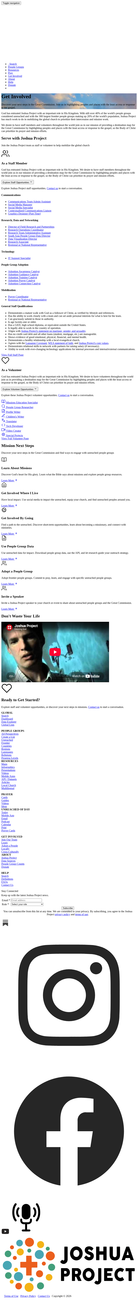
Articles (5, 782)
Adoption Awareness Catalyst (24, 271)
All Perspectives (10, 733)
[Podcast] (27, 1234)
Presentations (8, 770)
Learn (4, 842)
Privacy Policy (28, 1296)
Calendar (6, 824)
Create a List (8, 736)
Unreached (7, 739)
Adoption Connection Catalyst (24, 283)
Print (3, 827)
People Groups (16, 66)
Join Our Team (9, 839)
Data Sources (8, 860)
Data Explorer (8, 721)
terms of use (81, 914)
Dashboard (7, 718)
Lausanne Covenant (36, 343)
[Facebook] (69, 1197)
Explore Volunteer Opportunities (18, 389)
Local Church (8, 785)
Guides (5, 800)
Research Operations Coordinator (26, 229)
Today (4, 812)
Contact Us (7, 885)
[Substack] (5, 926)
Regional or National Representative (27, 244)
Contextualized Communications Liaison (29, 210)
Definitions (7, 879)
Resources (13, 70)
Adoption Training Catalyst (22, 277)
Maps (4, 764)
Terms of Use (11, 1296)
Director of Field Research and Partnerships (31, 226)
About (11, 79)
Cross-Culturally (10, 851)
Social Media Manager (20, 204)
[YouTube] (5, 1234)
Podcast (5, 821)
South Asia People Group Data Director (29, 235)
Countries (6, 746)
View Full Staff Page (12, 354)
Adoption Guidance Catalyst (23, 274)
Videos (5, 773)
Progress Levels (9, 758)
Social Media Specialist (20, 207)
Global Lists (7, 724)
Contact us (52, 188)
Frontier (5, 743)
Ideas (4, 806)
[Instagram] (69, 1061)
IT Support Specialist (19, 258)
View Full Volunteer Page (15, 438)
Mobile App (7, 815)
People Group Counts (12, 863)
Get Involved (15, 76)
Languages (7, 752)
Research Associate (18, 241)
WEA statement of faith (60, 343)
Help (10, 82)
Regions (5, 749)
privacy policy (62, 914)
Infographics (8, 767)
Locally (5, 848)
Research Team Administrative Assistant (29, 232)
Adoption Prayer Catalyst (21, 280)
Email (4, 818)
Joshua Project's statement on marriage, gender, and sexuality (53, 331)
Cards (4, 797)
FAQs (4, 882)
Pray (10, 73)
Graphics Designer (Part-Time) (24, 213)
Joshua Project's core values (93, 343)
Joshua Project (9, 857)
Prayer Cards (8, 830)
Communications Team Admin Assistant (29, 201)
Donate (12, 85)
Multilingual (7, 788)
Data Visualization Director (22, 238)
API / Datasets (9, 779)
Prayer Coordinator (18, 296)
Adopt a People (9, 845)
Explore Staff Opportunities (16, 182)
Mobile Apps (8, 776)
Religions (6, 755)
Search (12, 63)
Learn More (8, 480)
